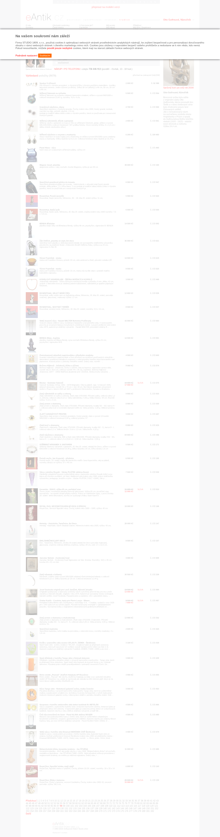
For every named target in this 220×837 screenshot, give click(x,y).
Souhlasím (45, 55)
